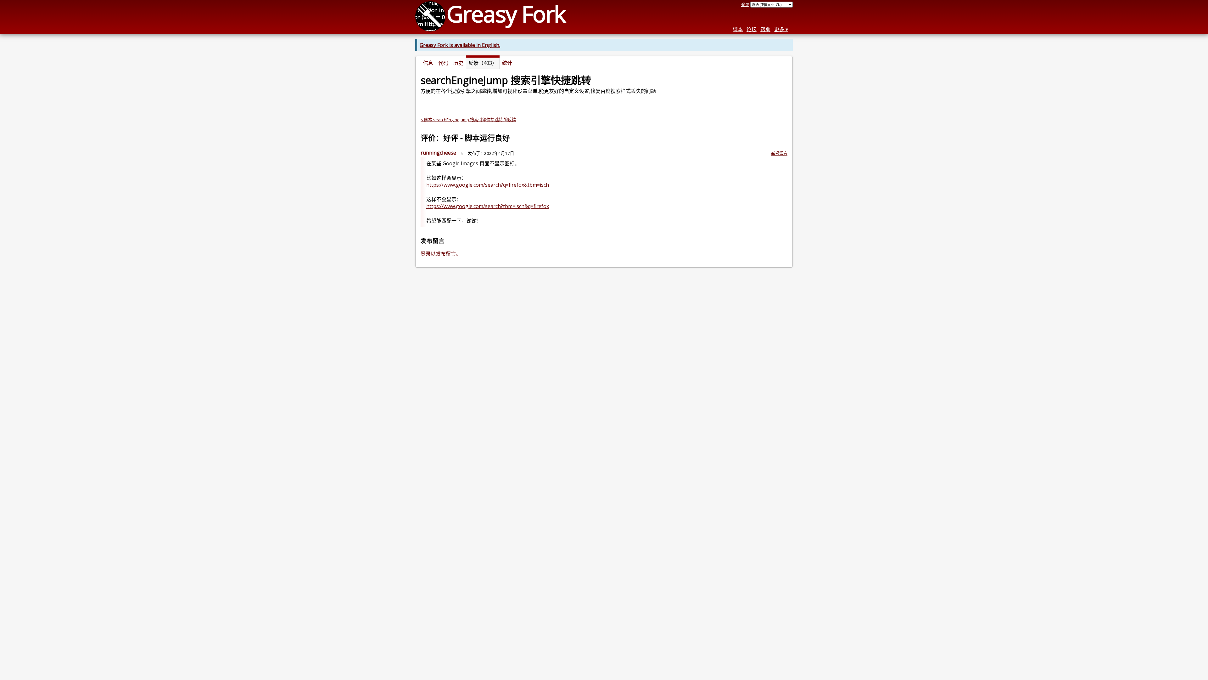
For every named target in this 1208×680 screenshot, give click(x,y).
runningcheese (438, 152)
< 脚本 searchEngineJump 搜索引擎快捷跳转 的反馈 (468, 119)
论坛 (752, 29)
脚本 (738, 29)
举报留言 (779, 153)
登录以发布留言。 (441, 253)
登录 (745, 4)
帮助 (765, 29)
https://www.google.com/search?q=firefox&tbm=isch (487, 184)
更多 (779, 29)
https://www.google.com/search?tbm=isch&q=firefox (487, 206)
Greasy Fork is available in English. (460, 45)
